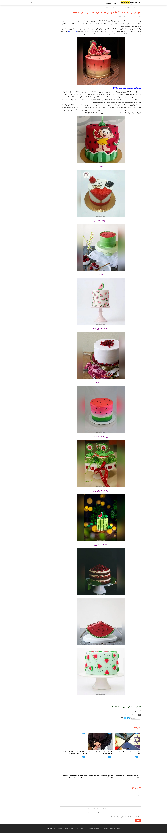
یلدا (122, 715)
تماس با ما (108, 3)
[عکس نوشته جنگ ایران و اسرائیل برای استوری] (127, 741)
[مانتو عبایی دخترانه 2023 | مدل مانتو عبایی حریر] (127, 765)
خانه (115, 3)
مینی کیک (126, 715)
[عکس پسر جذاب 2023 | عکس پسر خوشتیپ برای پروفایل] (100, 765)
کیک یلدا (131, 715)
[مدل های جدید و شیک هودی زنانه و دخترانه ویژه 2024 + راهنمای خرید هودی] (74, 741)
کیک (136, 715)
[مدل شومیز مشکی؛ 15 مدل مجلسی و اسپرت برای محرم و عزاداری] (100, 741)
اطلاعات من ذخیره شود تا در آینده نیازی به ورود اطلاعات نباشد (125, 817)
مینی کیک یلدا (72, 31)
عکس (136, 733)
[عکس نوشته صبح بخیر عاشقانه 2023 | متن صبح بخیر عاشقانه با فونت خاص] (74, 765)
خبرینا (133, 711)
